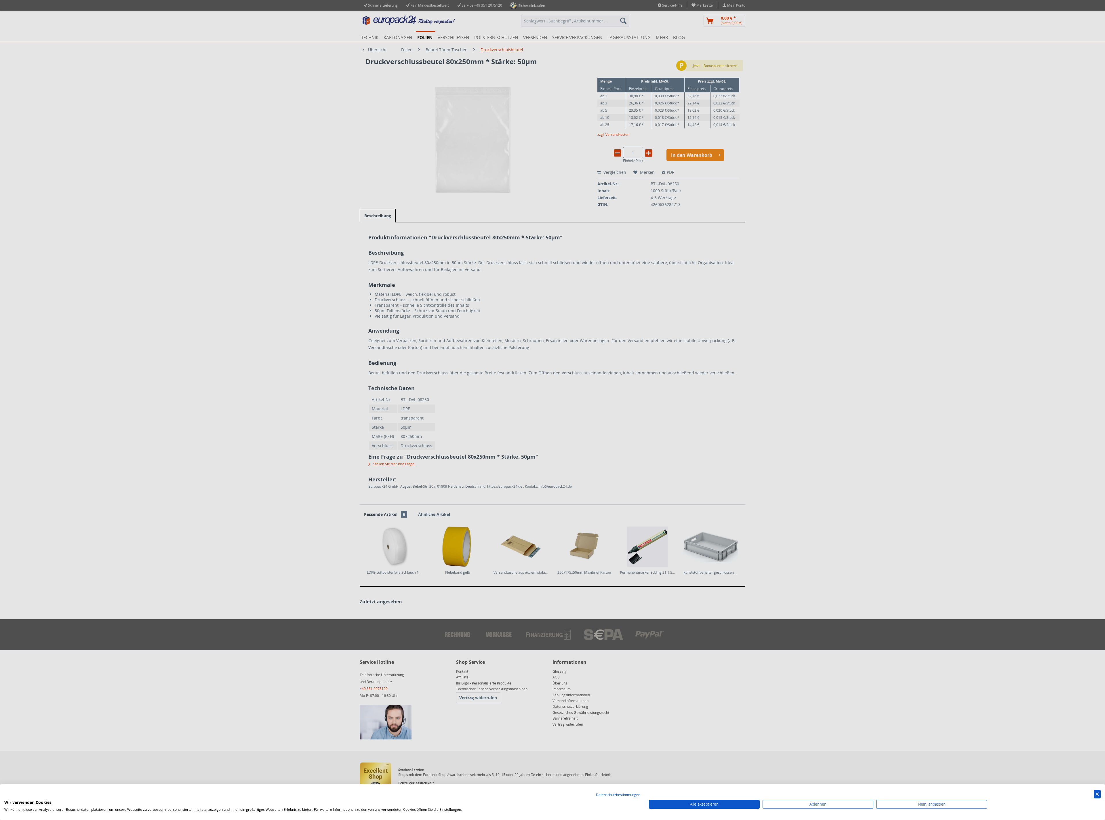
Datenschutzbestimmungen (618, 794)
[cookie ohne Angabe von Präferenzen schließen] (1097, 794)
